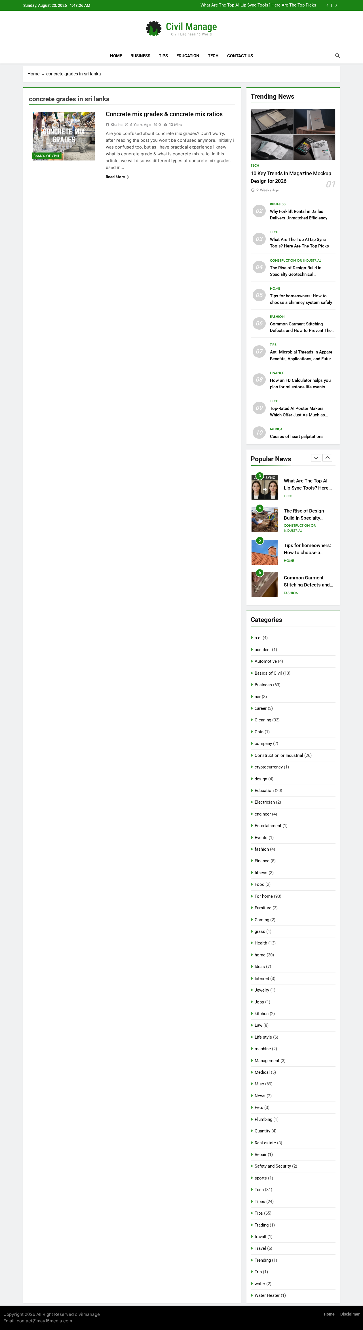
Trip (258, 1271)
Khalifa (117, 124)
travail (260, 1236)
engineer (263, 814)
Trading (262, 1225)
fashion (277, 316)
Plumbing (263, 1119)
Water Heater (267, 1295)
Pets (259, 1107)
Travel (260, 1248)
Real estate (265, 1142)
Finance (277, 373)
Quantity (262, 1131)
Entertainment (268, 825)
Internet (262, 978)
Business (140, 55)
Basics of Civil (47, 155)
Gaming (262, 919)
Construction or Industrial (295, 260)
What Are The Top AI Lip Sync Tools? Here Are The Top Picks (258, 5)
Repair (261, 1154)
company (263, 743)
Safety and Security (273, 1166)
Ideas (260, 966)
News (260, 1095)
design (261, 779)
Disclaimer (350, 1314)
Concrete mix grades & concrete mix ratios (164, 114)
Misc (259, 1084)
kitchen (262, 1013)
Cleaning (263, 720)
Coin (259, 731)
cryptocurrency (269, 767)
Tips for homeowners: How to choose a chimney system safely (308, 552)
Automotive (266, 661)
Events (261, 837)
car (258, 696)
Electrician (265, 802)
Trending (263, 1260)
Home (116, 55)
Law (258, 1025)
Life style (263, 1037)
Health (261, 943)
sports (261, 1178)
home (275, 288)
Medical (277, 429)
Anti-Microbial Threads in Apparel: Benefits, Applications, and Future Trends (302, 359)
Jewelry (262, 990)
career (261, 708)
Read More (115, 176)
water (260, 1283)
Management (267, 1060)
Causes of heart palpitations (297, 436)
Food (259, 884)
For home (264, 896)
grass (260, 931)
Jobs (259, 1002)
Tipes (260, 1201)
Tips (163, 55)
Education (187, 55)
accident (263, 649)
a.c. (258, 637)
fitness (261, 872)
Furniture (263, 907)
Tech (213, 55)
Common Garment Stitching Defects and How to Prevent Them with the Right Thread (302, 330)
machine (263, 1048)
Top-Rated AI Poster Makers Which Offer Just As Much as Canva (297, 415)
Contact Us (240, 55)
